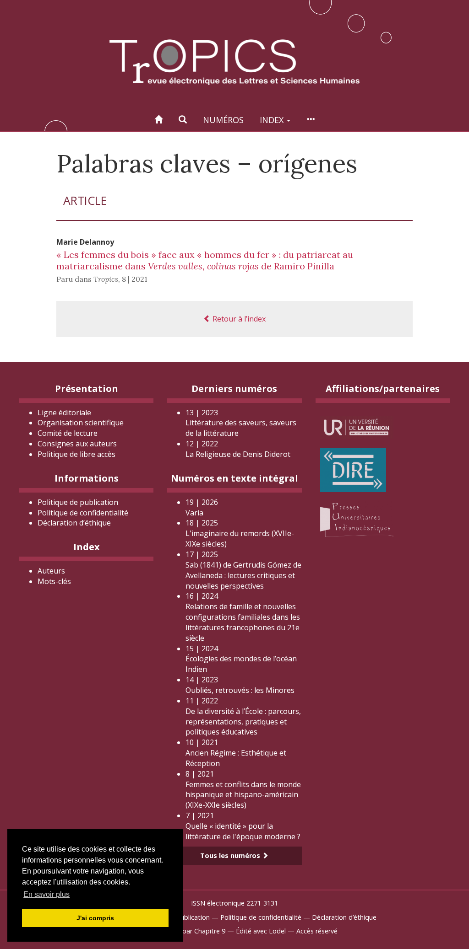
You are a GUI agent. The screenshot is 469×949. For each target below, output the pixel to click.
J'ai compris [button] (95, 918)
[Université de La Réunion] (356, 426)
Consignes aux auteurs (77, 444)
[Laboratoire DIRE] (353, 469)
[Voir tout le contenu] (311, 119)
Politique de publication (78, 502)
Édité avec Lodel (261, 931)
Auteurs (51, 571)
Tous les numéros (231, 855)
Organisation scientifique (81, 423)
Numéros (223, 119)
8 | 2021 (134, 279)
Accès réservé (317, 931)
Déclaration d (74, 523)
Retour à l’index (238, 319)
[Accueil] (158, 119)
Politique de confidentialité (83, 513)
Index (273, 119)
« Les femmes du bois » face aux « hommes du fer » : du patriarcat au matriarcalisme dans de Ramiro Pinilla (204, 260)
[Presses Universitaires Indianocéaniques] (356, 518)
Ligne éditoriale (64, 412)
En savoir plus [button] (46, 894)
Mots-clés (54, 581)
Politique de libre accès (76, 454)
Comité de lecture (68, 433)
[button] (183, 119)
